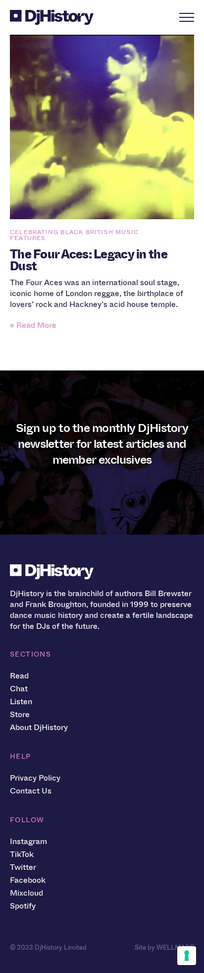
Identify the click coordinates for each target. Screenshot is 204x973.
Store (20, 714)
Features (28, 238)
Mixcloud (26, 893)
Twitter (23, 867)
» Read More (33, 325)
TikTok (22, 854)
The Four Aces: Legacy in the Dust (88, 260)
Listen (21, 701)
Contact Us (30, 790)
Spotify (23, 906)
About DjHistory (39, 727)
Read (19, 675)
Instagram (28, 841)
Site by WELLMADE (164, 947)
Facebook (28, 880)
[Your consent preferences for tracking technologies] (186, 955)
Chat (19, 688)
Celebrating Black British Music (74, 232)
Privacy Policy (35, 778)
